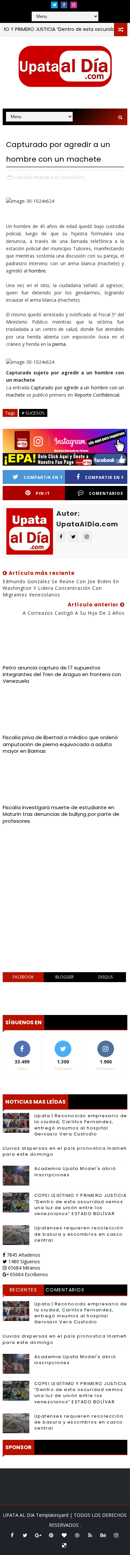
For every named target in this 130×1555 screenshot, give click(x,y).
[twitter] (54, 5)
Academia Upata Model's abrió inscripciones (75, 1171)
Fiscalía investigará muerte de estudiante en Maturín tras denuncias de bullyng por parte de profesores (61, 814)
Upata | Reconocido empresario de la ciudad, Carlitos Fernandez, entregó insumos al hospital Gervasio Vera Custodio (80, 1125)
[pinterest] (51, 1535)
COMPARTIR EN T (43, 477)
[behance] (103, 1535)
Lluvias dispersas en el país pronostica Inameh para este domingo (65, 1151)
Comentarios (65, 1289)
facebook (23, 977)
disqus (105, 977)
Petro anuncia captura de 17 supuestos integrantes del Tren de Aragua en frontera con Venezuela (62, 674)
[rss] (90, 1535)
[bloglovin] (64, 1535)
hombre (37, 271)
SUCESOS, (75, 177)
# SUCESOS (33, 413)
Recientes (23, 1289)
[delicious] (64, 1545)
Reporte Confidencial (96, 395)
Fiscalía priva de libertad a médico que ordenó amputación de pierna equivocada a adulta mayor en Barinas (60, 744)
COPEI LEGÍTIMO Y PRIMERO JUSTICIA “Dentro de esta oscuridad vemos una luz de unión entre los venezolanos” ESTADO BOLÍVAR (80, 1204)
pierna (59, 344)
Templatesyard (52, 1515)
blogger (64, 977)
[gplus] (38, 1535)
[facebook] (64, 5)
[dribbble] (77, 1535)
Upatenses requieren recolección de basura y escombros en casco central (79, 1234)
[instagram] (73, 5)
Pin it (43, 493)
